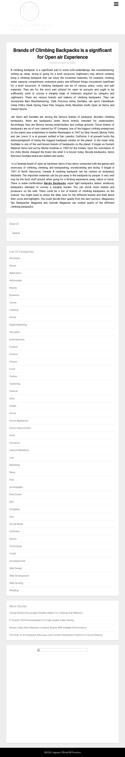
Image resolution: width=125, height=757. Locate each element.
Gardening (14, 383)
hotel (12, 435)
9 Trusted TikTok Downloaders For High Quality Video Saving (41, 620)
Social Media (16, 524)
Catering (13, 309)
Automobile (15, 280)
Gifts (12, 398)
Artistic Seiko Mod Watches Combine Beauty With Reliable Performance (47, 627)
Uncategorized (17, 560)
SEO (11, 501)
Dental (12, 317)
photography (16, 487)
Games (13, 376)
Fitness (13, 361)
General (13, 391)
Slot (11, 516)
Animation (14, 258)
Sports (13, 538)
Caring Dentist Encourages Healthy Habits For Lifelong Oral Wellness (46, 612)
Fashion (13, 346)
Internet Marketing (19, 450)
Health (12, 405)
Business (14, 295)
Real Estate (15, 494)
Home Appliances (18, 420)
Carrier (13, 302)
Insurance (14, 442)
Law (11, 457)
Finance (13, 354)
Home (12, 413)
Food (12, 369)
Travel (12, 553)
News (12, 472)
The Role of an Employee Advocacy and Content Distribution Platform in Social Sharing (55, 635)
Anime (12, 265)
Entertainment (16, 339)
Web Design (15, 568)
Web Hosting (16, 583)
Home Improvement (20, 428)
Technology (15, 546)
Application (15, 273)
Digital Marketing (18, 324)
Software (14, 531)
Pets (11, 479)
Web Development (19, 575)
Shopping (14, 509)
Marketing (14, 465)
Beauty (13, 287)
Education (14, 332)
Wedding (14, 590)
